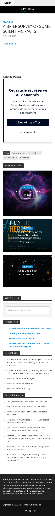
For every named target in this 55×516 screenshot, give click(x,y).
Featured (8, 22)
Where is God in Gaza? (36, 401)
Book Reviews (18, 153)
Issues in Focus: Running (18, 388)
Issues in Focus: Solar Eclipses (21, 378)
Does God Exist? (27, 270)
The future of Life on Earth (21, 338)
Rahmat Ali (12, 435)
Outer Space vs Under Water (27, 193)
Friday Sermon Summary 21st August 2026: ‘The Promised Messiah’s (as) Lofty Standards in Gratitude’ (29, 362)
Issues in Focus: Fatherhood (20, 383)
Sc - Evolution (10, 157)
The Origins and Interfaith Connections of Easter (26, 429)
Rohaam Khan (13, 406)
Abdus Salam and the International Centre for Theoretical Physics (29, 345)
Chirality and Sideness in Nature (24, 333)
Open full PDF (10, 43)
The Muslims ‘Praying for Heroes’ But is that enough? (27, 235)
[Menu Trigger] (3, 3)
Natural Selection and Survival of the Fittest (30, 328)
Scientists (24, 157)
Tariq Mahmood (14, 401)
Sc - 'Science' (34, 153)
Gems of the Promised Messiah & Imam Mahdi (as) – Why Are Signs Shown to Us (29, 438)
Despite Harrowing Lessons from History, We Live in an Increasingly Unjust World (27, 457)
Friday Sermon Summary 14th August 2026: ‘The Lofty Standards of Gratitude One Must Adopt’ (29, 372)
